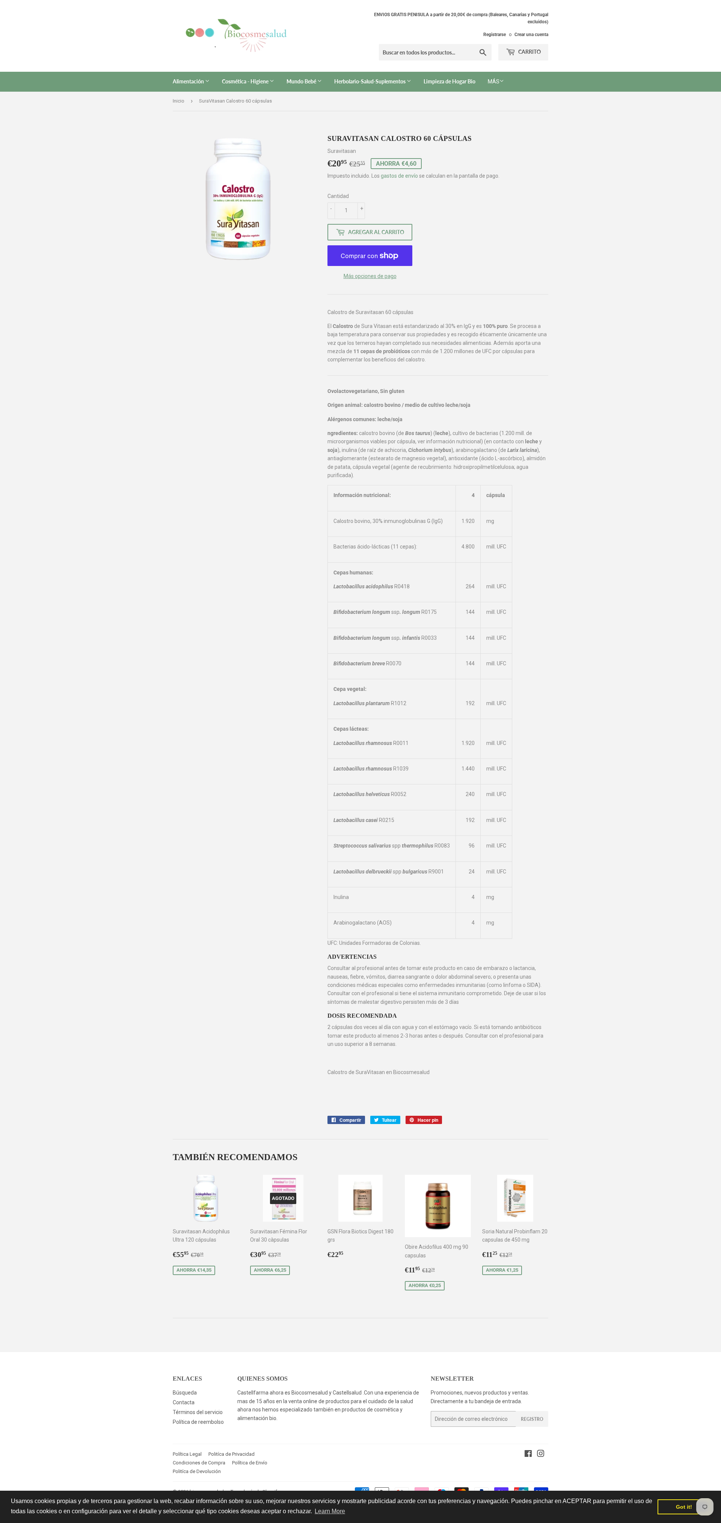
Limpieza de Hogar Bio (449, 81)
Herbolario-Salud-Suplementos (370, 81)
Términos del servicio (198, 1412)
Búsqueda (185, 1393)
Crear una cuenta (531, 34)
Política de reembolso (198, 1422)
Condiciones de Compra (199, 1463)
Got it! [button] (684, 1507)
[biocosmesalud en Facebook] (528, 1455)
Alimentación (189, 81)
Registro (532, 1419)
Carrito (529, 51)
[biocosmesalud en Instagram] (541, 1455)
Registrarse (494, 34)
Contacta (184, 1402)
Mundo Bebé (302, 81)
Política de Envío (249, 1463)
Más (493, 82)
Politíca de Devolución (197, 1471)
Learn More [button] (330, 1511)
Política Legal (187, 1454)
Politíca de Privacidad (231, 1454)
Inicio (178, 101)
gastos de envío (399, 176)
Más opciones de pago (370, 276)
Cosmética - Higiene (246, 81)
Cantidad (338, 196)
